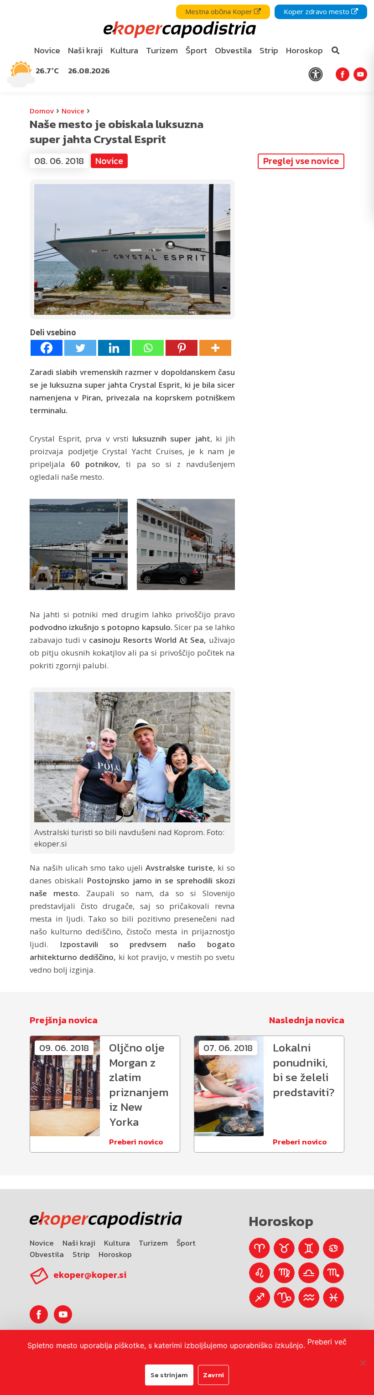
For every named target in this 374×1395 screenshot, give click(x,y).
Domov (42, 110)
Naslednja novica (306, 1020)
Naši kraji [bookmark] (85, 50)
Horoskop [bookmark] (304, 50)
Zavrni (213, 1374)
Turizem (153, 1243)
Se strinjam (169, 1374)
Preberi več (327, 1341)
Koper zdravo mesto (317, 11)
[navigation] (187, 46)
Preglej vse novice (301, 161)
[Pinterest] (181, 348)
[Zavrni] (362, 1362)
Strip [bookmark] (269, 50)
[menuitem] (47, 51)
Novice (73, 110)
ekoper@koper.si (89, 1275)
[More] (215, 348)
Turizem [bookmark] (162, 50)
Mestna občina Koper (219, 11)
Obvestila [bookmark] (233, 50)
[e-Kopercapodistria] (178, 30)
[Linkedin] (114, 348)
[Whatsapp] (148, 348)
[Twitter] (80, 348)
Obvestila (47, 1254)
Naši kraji (78, 1243)
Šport (186, 1243)
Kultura (117, 1243)
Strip (81, 1254)
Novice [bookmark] (47, 50)
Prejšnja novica (64, 1020)
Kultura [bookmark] (124, 50)
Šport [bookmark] (196, 50)
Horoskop (115, 1254)
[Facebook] (46, 348)
